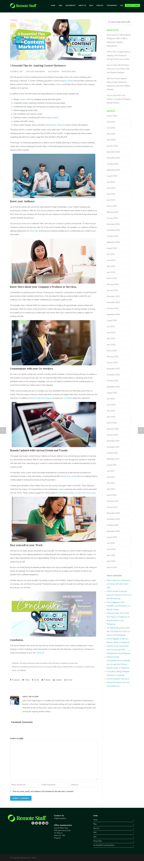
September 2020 (113, 531)
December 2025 (113, 152)
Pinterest (46, 680)
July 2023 (111, 326)
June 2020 (111, 549)
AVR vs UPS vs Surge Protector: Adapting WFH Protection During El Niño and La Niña (119, 55)
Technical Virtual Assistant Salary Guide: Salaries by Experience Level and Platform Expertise (118, 83)
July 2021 (111, 471)
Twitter (26, 680)
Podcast (100, 5)
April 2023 (111, 344)
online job (40, 653)
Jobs (60, 5)
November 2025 (113, 158)
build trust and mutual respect (40, 398)
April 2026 (111, 140)
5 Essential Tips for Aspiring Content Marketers (38, 65)
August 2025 (112, 176)
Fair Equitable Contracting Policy (103, 845)
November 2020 (113, 519)
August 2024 (112, 248)
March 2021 (112, 495)
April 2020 (111, 561)
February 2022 (113, 429)
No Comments (53, 71)
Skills (74, 71)
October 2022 (112, 380)
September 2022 (113, 387)
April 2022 (111, 417)
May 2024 (111, 266)
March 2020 (112, 567)
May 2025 (111, 194)
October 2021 (112, 453)
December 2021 (113, 441)
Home (53, 5)
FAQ (121, 5)
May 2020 (111, 555)
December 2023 (113, 296)
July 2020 (111, 543)
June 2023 (111, 332)
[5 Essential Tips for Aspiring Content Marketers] (54, 39)
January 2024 (112, 290)
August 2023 (112, 320)
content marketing (26, 99)
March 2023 (112, 350)
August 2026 (112, 116)
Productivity (66, 71)
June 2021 (111, 477)
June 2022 (111, 405)
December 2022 (113, 368)
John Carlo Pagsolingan (35, 71)
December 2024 (113, 224)
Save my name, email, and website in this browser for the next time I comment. (43, 791)
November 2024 (113, 230)
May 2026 (111, 134)
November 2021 (113, 447)
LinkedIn (58, 680)
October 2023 (112, 308)
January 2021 (112, 507)
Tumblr (36, 680)
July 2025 (111, 182)
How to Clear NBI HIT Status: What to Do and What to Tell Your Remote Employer (118, 69)
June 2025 (111, 188)
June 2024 (111, 260)
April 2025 (111, 200)
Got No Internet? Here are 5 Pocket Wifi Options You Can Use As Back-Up (118, 682)
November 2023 (113, 302)
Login (136, 5)
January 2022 (112, 435)
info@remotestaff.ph (60, 818)
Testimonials (112, 5)
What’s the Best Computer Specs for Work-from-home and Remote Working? (119, 595)
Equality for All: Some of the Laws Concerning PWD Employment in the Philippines (118, 649)
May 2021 (111, 483)
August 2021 (112, 465)
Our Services (70, 5)
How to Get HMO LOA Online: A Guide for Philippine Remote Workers (119, 99)
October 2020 (112, 525)
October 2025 (112, 164)
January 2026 (112, 146)
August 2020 (112, 537)
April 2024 (111, 272)
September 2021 (113, 459)
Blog (91, 5)
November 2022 (113, 374)
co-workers (67, 398)
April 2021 (111, 489)
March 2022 (112, 423)
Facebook (15, 680)
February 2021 (113, 501)
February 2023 (113, 356)
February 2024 (113, 284)
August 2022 (112, 393)
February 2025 (113, 212)
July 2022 (111, 399)
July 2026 (111, 122)
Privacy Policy (97, 841)
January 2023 (112, 362)
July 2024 (111, 254)
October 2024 (112, 236)
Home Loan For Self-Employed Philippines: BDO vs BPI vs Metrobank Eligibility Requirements (118, 40)
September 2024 (113, 242)
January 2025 (112, 218)
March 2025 (112, 206)
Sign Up (129, 5)
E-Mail (69, 680)
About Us (82, 5)
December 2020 (113, 513)
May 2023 (111, 338)
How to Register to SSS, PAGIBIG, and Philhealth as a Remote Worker (118, 606)
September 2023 (113, 314)
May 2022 (111, 411)
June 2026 (111, 128)
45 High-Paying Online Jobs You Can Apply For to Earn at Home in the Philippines (118, 631)
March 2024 (112, 278)
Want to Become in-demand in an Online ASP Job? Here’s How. (119, 584)
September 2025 (113, 170)
